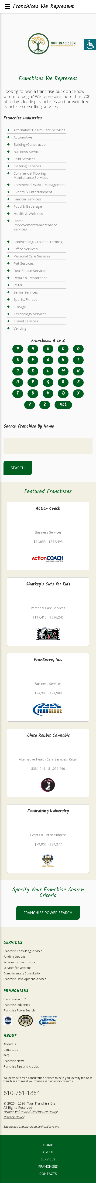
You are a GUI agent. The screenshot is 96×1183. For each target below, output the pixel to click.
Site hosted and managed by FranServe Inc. (31, 1127)
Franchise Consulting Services (22, 951)
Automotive (23, 137)
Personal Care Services (32, 256)
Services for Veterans (17, 968)
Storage (20, 306)
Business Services (28, 151)
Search (18, 467)
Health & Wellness (28, 213)
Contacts (48, 1173)
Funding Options (14, 957)
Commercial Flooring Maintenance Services (31, 175)
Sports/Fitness (25, 299)
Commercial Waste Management (40, 184)
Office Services (26, 249)
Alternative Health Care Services (39, 130)
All (63, 404)
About (48, 1152)
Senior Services (26, 292)
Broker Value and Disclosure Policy (30, 1111)
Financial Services (27, 199)
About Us (9, 1044)
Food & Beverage (28, 206)
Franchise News (13, 1061)
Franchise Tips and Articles (21, 1066)
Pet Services (24, 263)
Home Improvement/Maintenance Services (35, 224)
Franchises (48, 1166)
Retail (18, 285)
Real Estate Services (30, 270)
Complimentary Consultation (22, 973)
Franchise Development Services (24, 979)
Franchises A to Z (14, 999)
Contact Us (10, 1050)
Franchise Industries (16, 1005)
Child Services (24, 158)
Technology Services (30, 313)
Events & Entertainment (33, 191)
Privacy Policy (13, 1117)
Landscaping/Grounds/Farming (38, 242)
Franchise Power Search (48, 912)
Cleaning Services (27, 166)
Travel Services (26, 321)
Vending (20, 328)
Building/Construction (31, 144)
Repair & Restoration (31, 277)
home (48, 1144)
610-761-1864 (21, 1093)
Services (48, 1159)
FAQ (6, 1055)
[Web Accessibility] (90, 44)
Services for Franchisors (19, 962)
